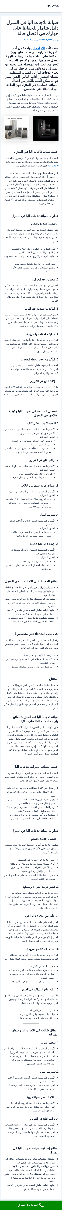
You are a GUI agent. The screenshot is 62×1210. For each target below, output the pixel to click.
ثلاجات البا (38, 48)
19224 (53, 6)
